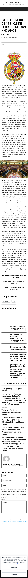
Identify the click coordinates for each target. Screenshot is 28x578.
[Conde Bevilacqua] (2, 38)
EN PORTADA (14, 377)
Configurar (14, 574)
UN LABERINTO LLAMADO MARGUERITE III (16, 336)
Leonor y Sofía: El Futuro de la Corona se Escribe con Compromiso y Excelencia (13, 430)
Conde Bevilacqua (13, 37)
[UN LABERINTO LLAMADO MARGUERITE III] (5, 337)
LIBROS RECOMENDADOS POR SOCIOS (18, 329)
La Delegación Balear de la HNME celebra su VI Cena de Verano (18, 356)
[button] (26, 9)
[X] (6, 47)
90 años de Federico (17, 326)
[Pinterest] (9, 47)
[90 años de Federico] (5, 328)
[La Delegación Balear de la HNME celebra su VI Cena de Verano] (5, 357)
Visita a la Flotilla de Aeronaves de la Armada (11, 411)
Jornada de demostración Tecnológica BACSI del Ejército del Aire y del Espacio (13, 420)
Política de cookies (20, 563)
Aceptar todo (14, 567)
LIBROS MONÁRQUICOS (18, 349)
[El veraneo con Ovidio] (5, 348)
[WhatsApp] (13, 47)
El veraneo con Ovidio (18, 347)
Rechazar (14, 571)
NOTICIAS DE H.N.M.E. (17, 360)
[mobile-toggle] (2, 9)
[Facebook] (2, 47)
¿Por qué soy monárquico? (12, 388)
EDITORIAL (4, 390)
